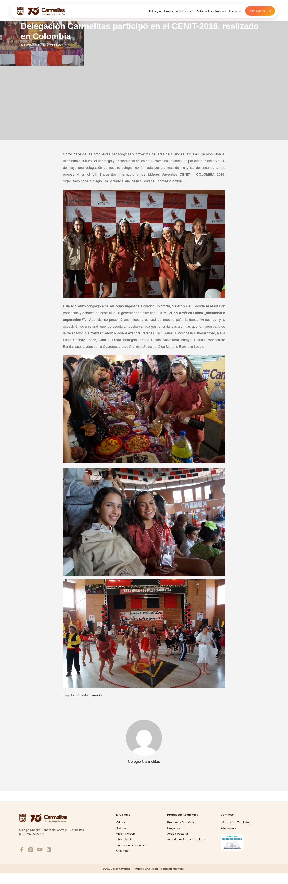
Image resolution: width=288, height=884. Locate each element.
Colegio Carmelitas (144, 761)
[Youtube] (39, 849)
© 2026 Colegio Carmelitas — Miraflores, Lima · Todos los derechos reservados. (144, 869)
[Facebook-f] (21, 849)
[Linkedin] (48, 849)
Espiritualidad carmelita (86, 695)
